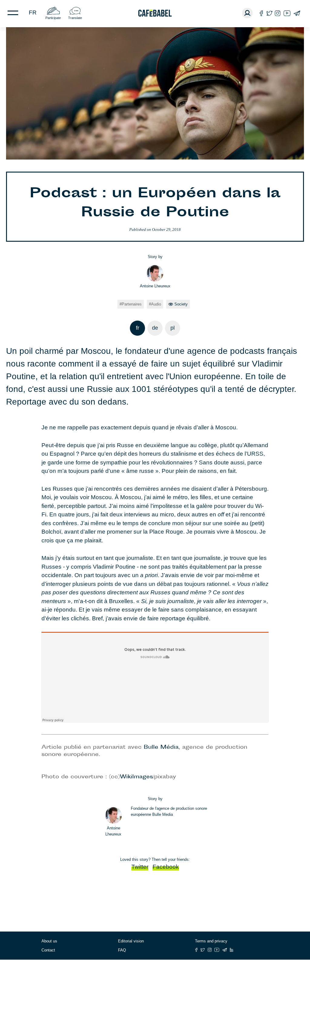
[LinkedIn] (231, 950)
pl (172, 328)
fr (33, 12)
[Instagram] (278, 13)
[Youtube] (287, 13)
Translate (75, 18)
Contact (48, 950)
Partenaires (132, 304)
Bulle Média (161, 747)
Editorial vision (131, 941)
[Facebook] (261, 13)
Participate (53, 18)
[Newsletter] (296, 13)
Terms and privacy (211, 941)
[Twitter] (269, 13)
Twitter (139, 867)
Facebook (166, 867)
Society (181, 304)
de (155, 328)
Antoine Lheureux (155, 286)
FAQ (122, 950)
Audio (156, 304)
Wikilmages (136, 777)
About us (49, 941)
